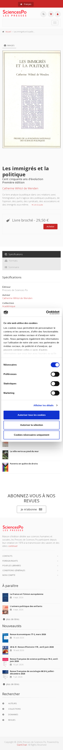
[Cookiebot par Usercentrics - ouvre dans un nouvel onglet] (46, 312)
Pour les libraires (11, 565)
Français (27, 4)
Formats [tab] (13, 260)
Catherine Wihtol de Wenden (20, 188)
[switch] (55, 374)
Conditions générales (13, 570)
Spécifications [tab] (15, 254)
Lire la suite (38, 204)
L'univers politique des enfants (26, 606)
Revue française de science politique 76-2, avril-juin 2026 (34, 660)
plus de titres (12, 619)
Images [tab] (11, 45)
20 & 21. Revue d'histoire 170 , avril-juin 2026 (32, 647)
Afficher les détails (43, 405)
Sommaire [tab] (13, 267)
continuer (13, 546)
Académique (8, 306)
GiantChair (22, 744)
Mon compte (8, 575)
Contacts (7, 556)
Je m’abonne (29, 509)
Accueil (8, 31)
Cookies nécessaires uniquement (31, 435)
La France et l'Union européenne (26, 594)
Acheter (50, 226)
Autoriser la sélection (31, 425)
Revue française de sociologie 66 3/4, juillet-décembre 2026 (32, 672)
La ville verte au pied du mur (24, 451)
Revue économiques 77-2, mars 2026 (28, 634)
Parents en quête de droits (24, 463)
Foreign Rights (10, 560)
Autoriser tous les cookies (32, 415)
